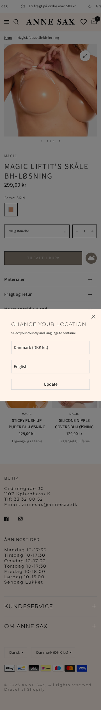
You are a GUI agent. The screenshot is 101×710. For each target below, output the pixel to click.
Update (51, 384)
